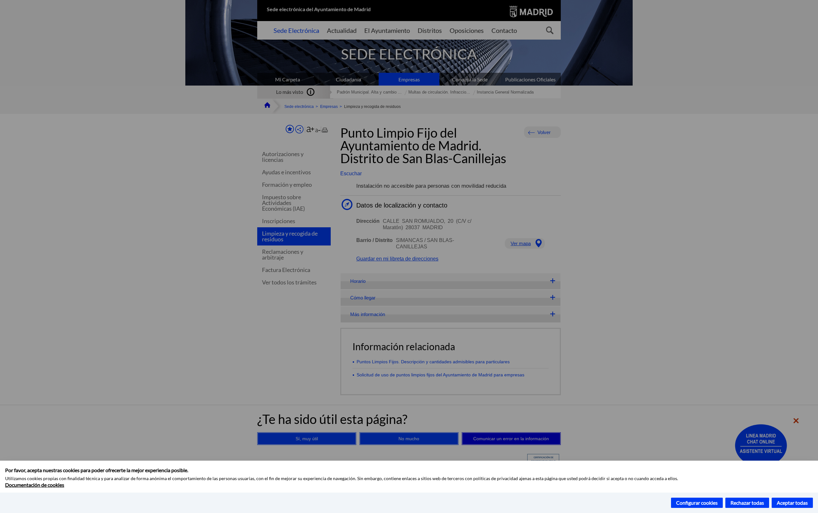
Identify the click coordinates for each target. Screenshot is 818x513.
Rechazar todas (747, 503)
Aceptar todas (792, 503)
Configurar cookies (697, 503)
